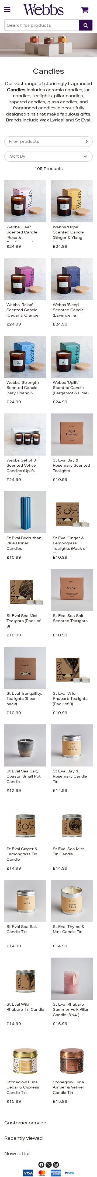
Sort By (17, 156)
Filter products (24, 141)
